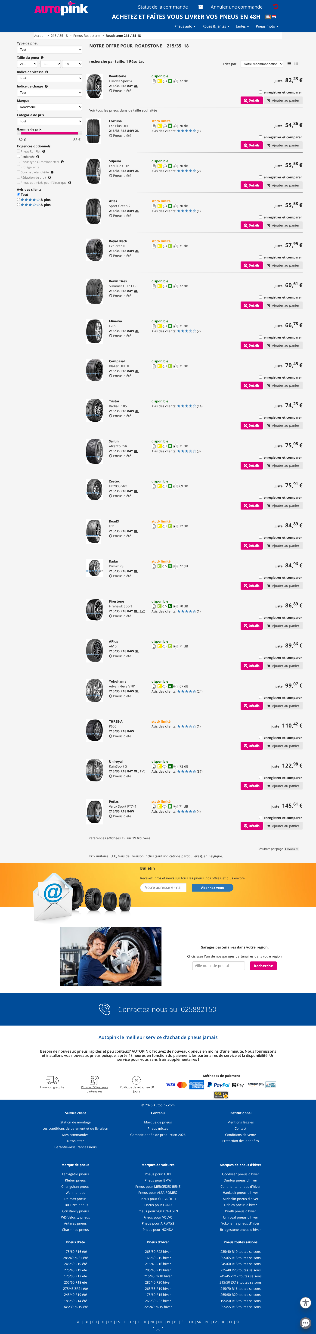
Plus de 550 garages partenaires (94, 1089)
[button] (305, 1302)
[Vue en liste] (289, 64)
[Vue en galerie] (296, 64)
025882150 (197, 1009)
